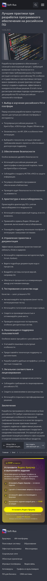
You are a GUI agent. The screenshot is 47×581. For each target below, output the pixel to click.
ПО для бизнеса (9, 574)
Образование (30, 543)
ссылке (19, 517)
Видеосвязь (29, 564)
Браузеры (6, 538)
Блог (14, 452)
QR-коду (27, 517)
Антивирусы (7, 569)
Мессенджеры (31, 548)
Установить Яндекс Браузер (23, 509)
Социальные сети (10, 554)
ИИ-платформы (21, 538)
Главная (5, 452)
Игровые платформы (11, 564)
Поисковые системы (11, 543)
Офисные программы (11, 548)
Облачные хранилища (12, 559)
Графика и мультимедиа (28, 569)
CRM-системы (26, 574)
